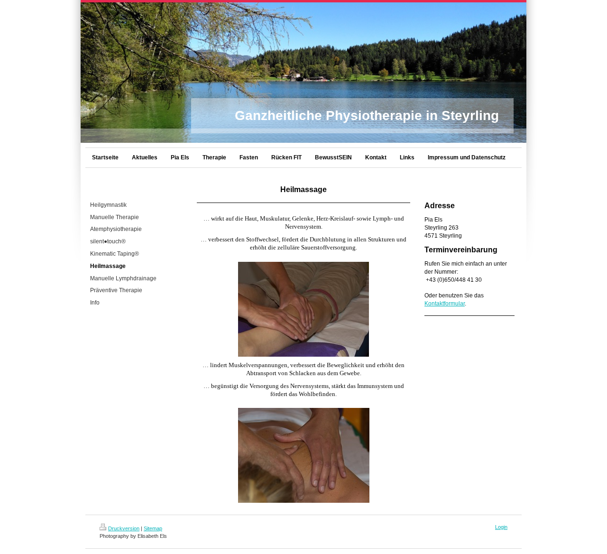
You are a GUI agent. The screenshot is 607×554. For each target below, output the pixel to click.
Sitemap (153, 528)
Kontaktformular (444, 303)
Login (501, 527)
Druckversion (123, 528)
